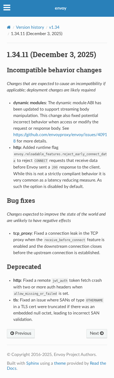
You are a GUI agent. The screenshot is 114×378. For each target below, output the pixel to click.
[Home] (9, 27)
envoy (60, 8)
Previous (22, 333)
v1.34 (54, 27)
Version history (30, 27)
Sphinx (32, 363)
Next (95, 333)
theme (60, 363)
